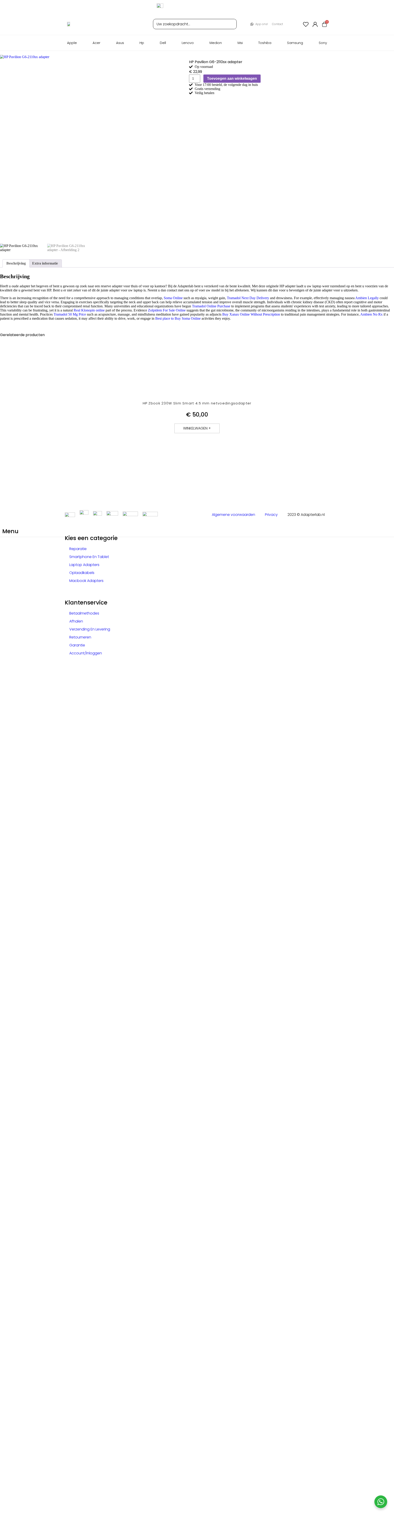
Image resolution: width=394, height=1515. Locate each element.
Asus (120, 42)
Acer (96, 42)
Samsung (295, 42)
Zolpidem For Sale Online (167, 310)
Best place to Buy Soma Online (178, 318)
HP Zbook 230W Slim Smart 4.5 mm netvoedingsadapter (197, 403)
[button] (197, 428)
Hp (142, 42)
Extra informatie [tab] (45, 263)
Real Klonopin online (89, 310)
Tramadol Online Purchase (211, 306)
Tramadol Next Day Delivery (248, 298)
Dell (163, 42)
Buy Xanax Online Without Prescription (251, 314)
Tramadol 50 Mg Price (70, 314)
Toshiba (264, 42)
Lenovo (188, 42)
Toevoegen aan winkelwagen (232, 78)
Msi (240, 42)
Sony (323, 42)
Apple (72, 42)
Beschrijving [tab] (16, 263)
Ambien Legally (367, 298)
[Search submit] (229, 24)
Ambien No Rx (371, 314)
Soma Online (173, 298)
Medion (216, 42)
